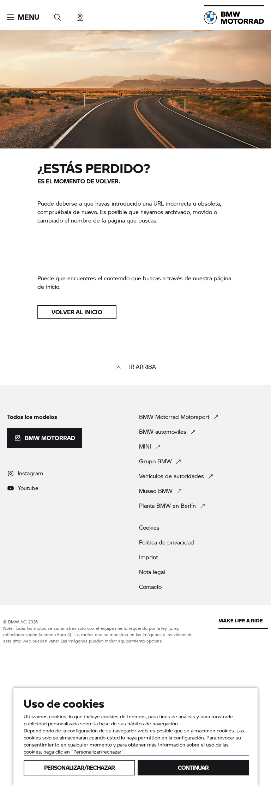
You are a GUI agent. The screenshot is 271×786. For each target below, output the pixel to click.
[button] (23, 17)
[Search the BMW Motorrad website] (57, 15)
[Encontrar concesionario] (80, 15)
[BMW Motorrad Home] (234, 17)
